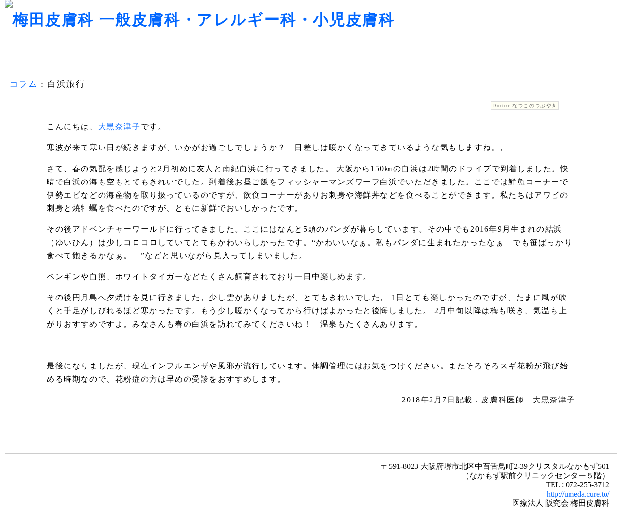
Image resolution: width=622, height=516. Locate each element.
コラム (23, 84)
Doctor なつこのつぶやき (524, 105)
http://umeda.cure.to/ (578, 494)
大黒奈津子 (119, 126)
